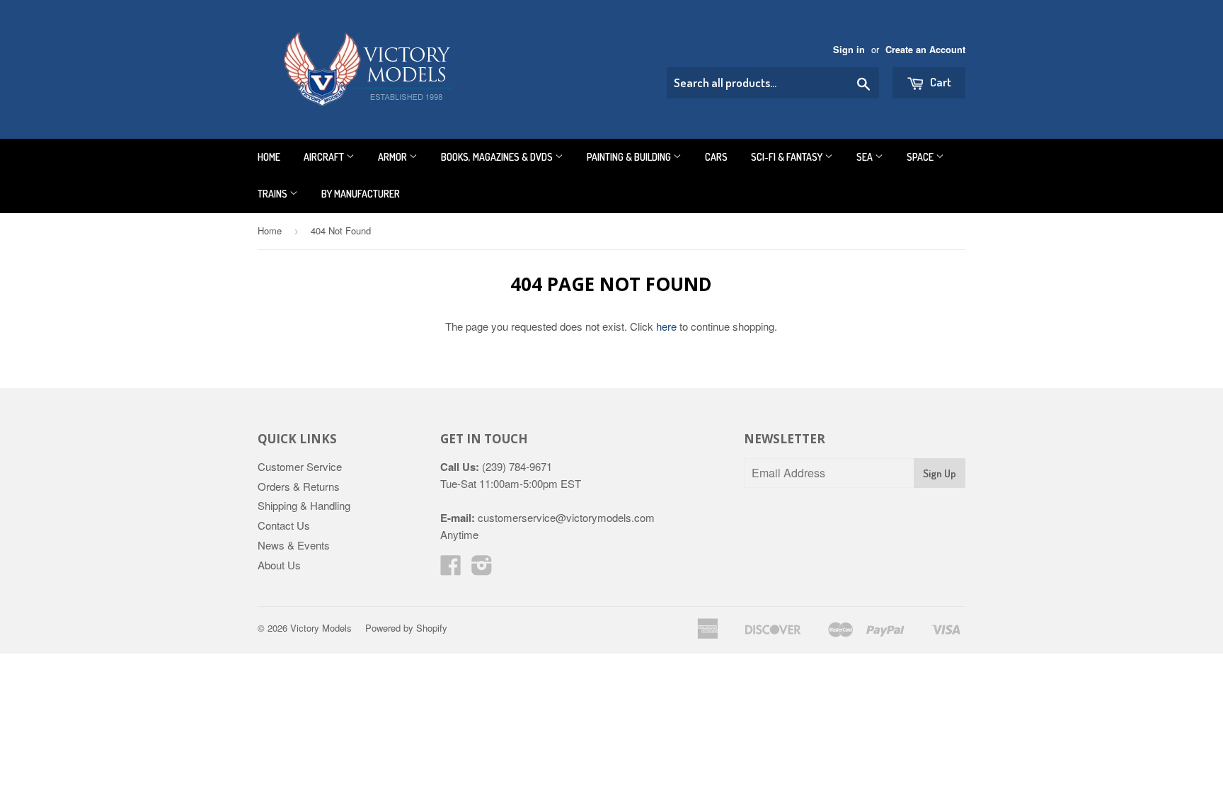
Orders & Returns (299, 486)
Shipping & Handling (304, 505)
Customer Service (300, 466)
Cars (716, 157)
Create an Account (925, 49)
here (666, 326)
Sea (865, 157)
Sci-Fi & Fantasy (788, 157)
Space (921, 157)
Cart (939, 81)
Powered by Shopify (406, 627)
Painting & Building (630, 157)
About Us (279, 564)
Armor (393, 157)
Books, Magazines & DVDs (498, 157)
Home (269, 157)
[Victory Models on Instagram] (482, 569)
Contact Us (284, 525)
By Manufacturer (360, 194)
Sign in (849, 49)
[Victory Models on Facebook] (450, 569)
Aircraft (325, 157)
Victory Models (321, 627)
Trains (273, 194)
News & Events (294, 544)
